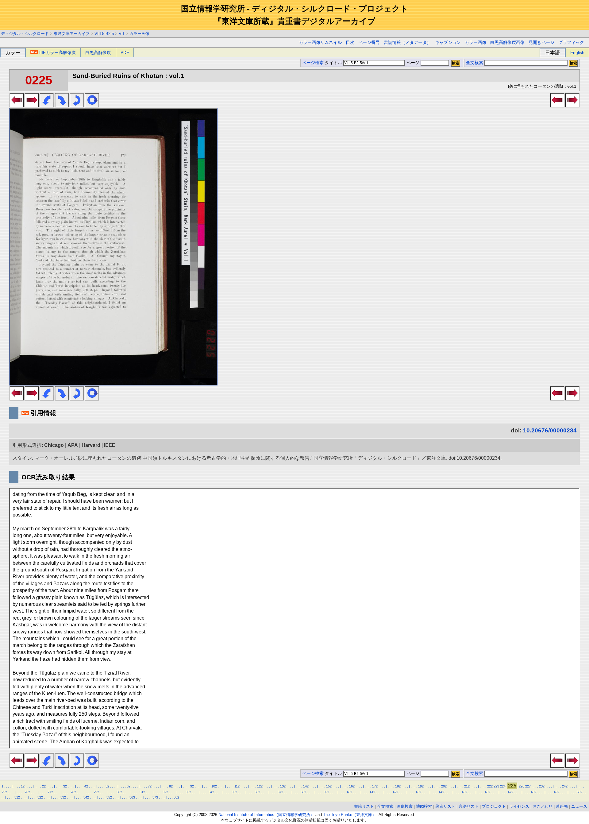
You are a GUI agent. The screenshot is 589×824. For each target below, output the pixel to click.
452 (464, 792)
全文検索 (474, 62)
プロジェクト (494, 806)
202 (444, 786)
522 (40, 797)
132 (283, 786)
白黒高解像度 (98, 52)
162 (352, 786)
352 (234, 792)
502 (579, 792)
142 (306, 786)
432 (418, 792)
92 (192, 786)
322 (165, 792)
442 (441, 792)
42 (86, 786)
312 (142, 792)
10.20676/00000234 (550, 430)
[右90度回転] (62, 106)
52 (107, 786)
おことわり (542, 806)
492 (556, 792)
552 (109, 797)
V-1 (122, 33)
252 (4, 792)
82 (171, 786)
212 (467, 786)
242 (565, 786)
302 (119, 792)
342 (211, 792)
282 (73, 792)
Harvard (91, 445)
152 (329, 786)
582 (176, 797)
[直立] (92, 106)
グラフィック (571, 42)
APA (72, 445)
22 (44, 786)
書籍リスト (364, 806)
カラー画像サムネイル (320, 42)
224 (503, 786)
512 (17, 797)
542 (86, 797)
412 (372, 792)
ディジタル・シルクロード (25, 33)
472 (510, 792)
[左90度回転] (47, 106)
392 (326, 792)
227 (528, 786)
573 (155, 797)
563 (132, 797)
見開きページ (541, 42)
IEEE (109, 445)
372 (280, 792)
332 (188, 792)
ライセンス (519, 806)
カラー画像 (139, 33)
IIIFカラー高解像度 (57, 52)
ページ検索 (313, 62)
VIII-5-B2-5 (104, 33)
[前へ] (17, 106)
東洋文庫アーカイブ (72, 33)
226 (521, 786)
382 (303, 792)
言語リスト (469, 806)
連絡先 (562, 806)
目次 (350, 42)
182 (398, 786)
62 (128, 786)
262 (27, 792)
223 (496, 786)
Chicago (54, 445)
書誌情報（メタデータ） (407, 42)
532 (63, 797)
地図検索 (424, 806)
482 (533, 792)
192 (421, 786)
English (577, 52)
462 (487, 792)
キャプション (448, 42)
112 (237, 786)
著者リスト (445, 806)
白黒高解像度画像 (507, 42)
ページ (413, 62)
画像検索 (405, 806)
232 (542, 786)
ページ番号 (369, 42)
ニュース (579, 806)
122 (260, 786)
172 (375, 786)
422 (395, 792)
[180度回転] (77, 106)
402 (349, 792)
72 (150, 786)
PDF (125, 52)
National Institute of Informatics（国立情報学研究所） (266, 814)
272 (50, 792)
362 (257, 792)
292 (96, 792)
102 (214, 786)
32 (65, 786)
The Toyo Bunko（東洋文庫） (349, 814)
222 (490, 786)
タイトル (334, 62)
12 (23, 786)
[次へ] (32, 106)
